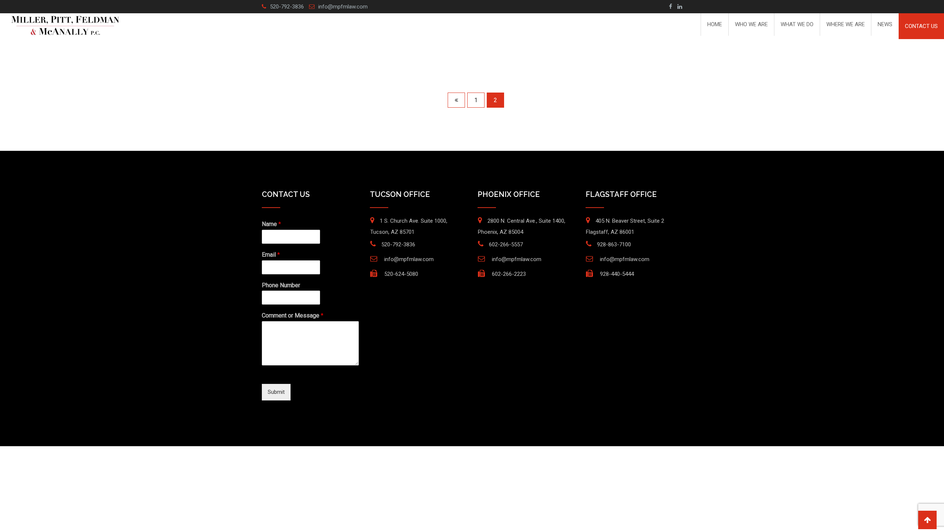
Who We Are (751, 24)
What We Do (797, 24)
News (885, 24)
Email (271, 254)
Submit (276, 392)
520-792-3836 (287, 6)
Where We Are (845, 24)
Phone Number (281, 285)
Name (271, 224)
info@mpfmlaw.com (343, 6)
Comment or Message (292, 315)
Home (714, 24)
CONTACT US (921, 26)
